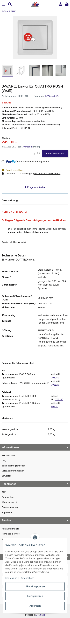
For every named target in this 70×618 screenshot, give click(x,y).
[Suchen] (10, 4)
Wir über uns (8, 455)
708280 (55, 377)
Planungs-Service (11, 533)
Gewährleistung (10, 507)
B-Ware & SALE (53, 96)
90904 (54, 406)
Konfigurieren (35, 596)
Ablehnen (35, 605)
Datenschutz (8, 497)
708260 (59, 399)
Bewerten (6, 475)
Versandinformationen (13, 470)
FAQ (4, 460)
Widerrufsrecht (9, 502)
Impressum (7, 512)
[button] (60, 4)
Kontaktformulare (10, 528)
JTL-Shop (40, 615)
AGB (4, 492)
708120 (55, 384)
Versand (27, 146)
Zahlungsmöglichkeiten (13, 465)
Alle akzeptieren (35, 586)
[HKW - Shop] (35, 4)
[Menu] (3, 4)
